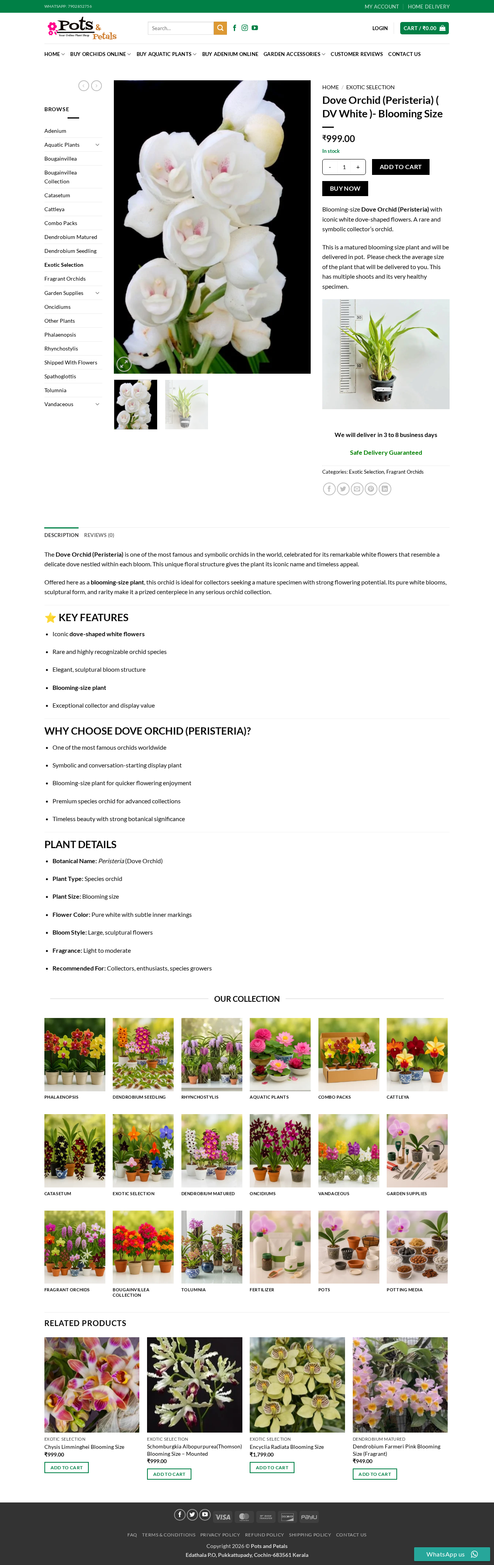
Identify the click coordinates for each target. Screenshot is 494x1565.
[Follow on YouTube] (255, 28)
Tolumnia (55, 390)
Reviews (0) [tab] (99, 535)
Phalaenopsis (60, 334)
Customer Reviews (357, 54)
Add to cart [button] (67, 1467)
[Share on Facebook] (329, 489)
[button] (424, 28)
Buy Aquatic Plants (164, 54)
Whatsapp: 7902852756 (68, 6)
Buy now (345, 188)
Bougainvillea (60, 158)
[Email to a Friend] (357, 489)
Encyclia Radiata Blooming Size (287, 1446)
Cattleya (54, 209)
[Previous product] (96, 85)
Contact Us (404, 54)
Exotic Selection (63, 264)
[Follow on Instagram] (245, 28)
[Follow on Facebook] (235, 28)
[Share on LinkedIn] (385, 489)
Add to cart (401, 166)
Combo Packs (60, 223)
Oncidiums (57, 306)
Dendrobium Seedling (70, 250)
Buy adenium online (230, 54)
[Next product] (83, 85)
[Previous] (127, 227)
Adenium (55, 130)
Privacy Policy (220, 1535)
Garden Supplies (63, 293)
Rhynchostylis (61, 348)
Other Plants (59, 320)
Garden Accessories (292, 54)
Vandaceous (58, 404)
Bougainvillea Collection (60, 177)
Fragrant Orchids (65, 278)
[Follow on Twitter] (192, 1515)
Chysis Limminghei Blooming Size (84, 1446)
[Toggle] (97, 144)
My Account (382, 6)
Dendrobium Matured (70, 237)
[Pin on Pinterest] (371, 489)
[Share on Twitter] (343, 489)
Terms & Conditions (168, 1535)
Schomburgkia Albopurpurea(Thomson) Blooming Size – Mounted (194, 1450)
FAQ (132, 1535)
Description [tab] (61, 535)
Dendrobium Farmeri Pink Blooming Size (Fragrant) (396, 1450)
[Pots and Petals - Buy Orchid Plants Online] (90, 28)
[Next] (297, 227)
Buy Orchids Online (98, 54)
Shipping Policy (310, 1535)
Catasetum (57, 195)
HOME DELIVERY (429, 6)
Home (52, 54)
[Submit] (220, 28)
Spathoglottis (60, 376)
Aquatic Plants (62, 144)
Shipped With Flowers (70, 362)
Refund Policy (264, 1535)
